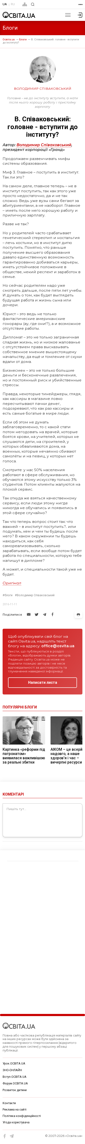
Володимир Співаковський (44, 145)
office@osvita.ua (57, 646)
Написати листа (42, 682)
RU (13, 4)
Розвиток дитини (15, 1090)
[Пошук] (32, 4)
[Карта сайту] (24, 4)
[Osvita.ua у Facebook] (5, 1136)
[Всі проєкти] (80, 4)
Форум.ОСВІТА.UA (15, 1083)
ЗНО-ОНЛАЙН (12, 1070)
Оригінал (12, 583)
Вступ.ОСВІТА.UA (14, 1076)
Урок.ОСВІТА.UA (14, 1063)
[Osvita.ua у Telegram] (12, 1136)
